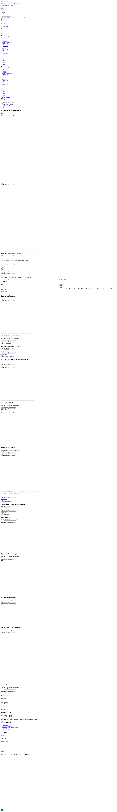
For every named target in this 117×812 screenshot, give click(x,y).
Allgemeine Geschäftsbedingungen (10, 701)
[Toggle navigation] (2, 7)
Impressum (5, 698)
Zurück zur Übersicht (5, 97)
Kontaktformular (4, 715)
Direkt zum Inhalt (4, 1)
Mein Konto (5, 49)
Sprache (2, 350)
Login (4, 48)
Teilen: (2, 98)
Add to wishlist (12, 273)
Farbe (2, 494)
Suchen (2, 18)
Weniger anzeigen (4, 293)
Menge (2, 272)
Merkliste (5, 50)
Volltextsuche (3, 17)
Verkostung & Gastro (7, 42)
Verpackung (5, 43)
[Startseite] (6, 16)
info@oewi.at (3, 683)
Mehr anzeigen (4, 291)
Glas (4, 38)
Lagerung (5, 41)
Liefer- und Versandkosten (9, 703)
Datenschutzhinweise (7, 700)
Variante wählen (4, 354)
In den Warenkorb (4, 273)
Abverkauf (5, 46)
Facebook (7, 54)
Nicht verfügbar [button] (4, 409)
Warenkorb (5, 53)
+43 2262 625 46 (10, 5)
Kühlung (5, 39)
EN (4, 13)
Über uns (5, 702)
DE (3, 10)
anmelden (32, 277)
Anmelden (5, 26)
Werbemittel (5, 44)
